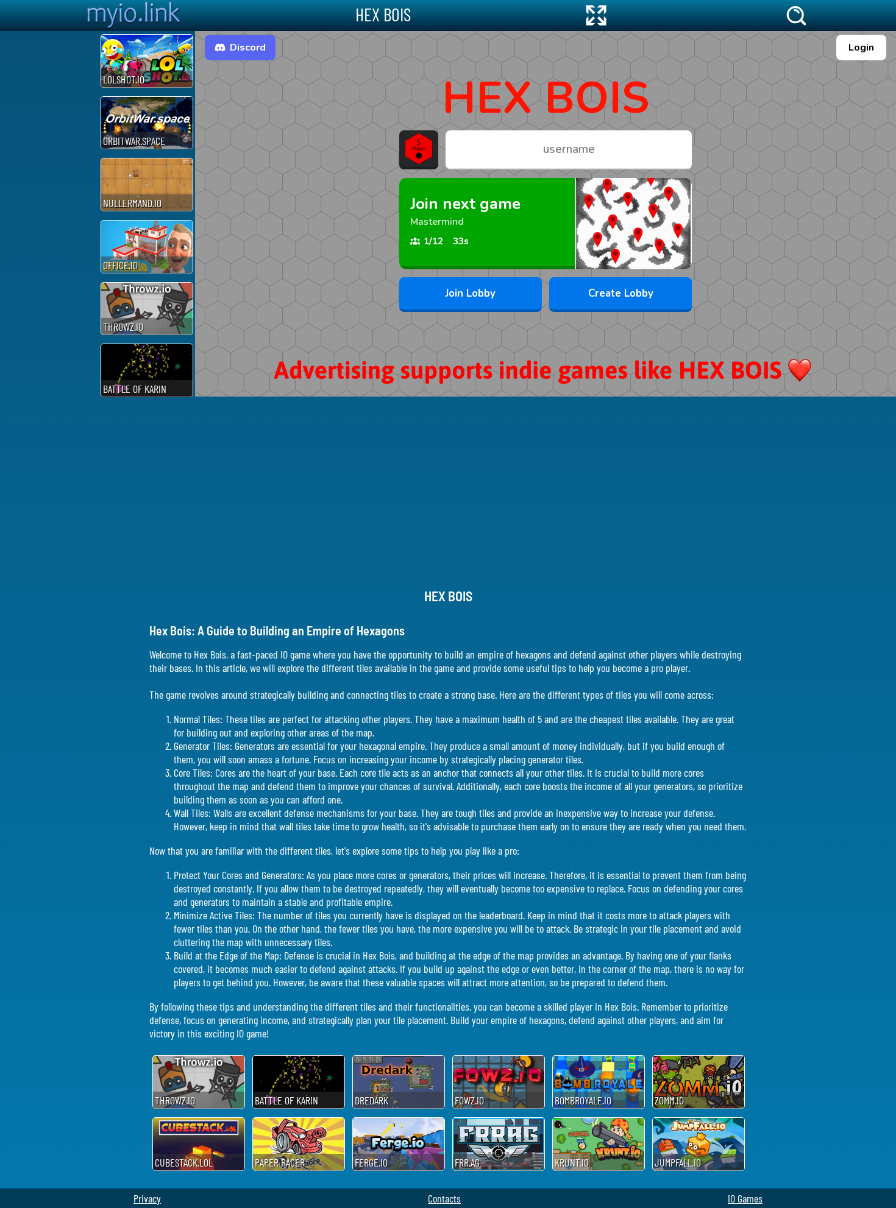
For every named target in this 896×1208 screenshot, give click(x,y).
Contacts (444, 1198)
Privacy (147, 1198)
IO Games (745, 1198)
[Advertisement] (49, 214)
